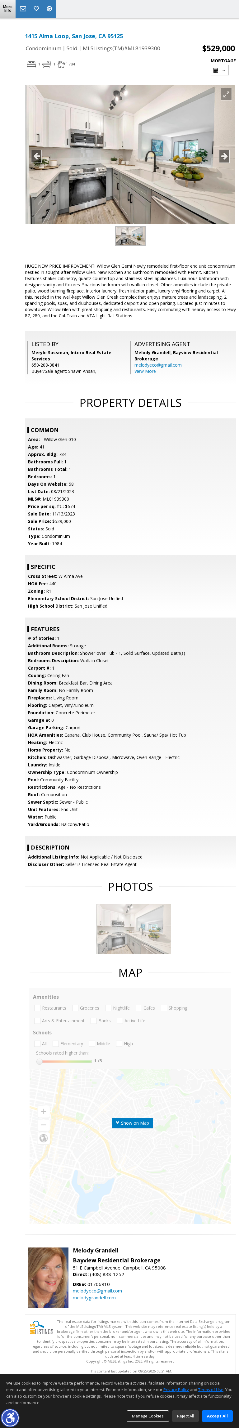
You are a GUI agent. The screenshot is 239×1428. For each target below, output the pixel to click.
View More (145, 371)
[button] (10, 1417)
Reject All (185, 1416)
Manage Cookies (148, 1416)
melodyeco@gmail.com (158, 365)
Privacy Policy (176, 1389)
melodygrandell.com (94, 1297)
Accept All (217, 1416)
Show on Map (134, 1123)
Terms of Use (210, 1389)
